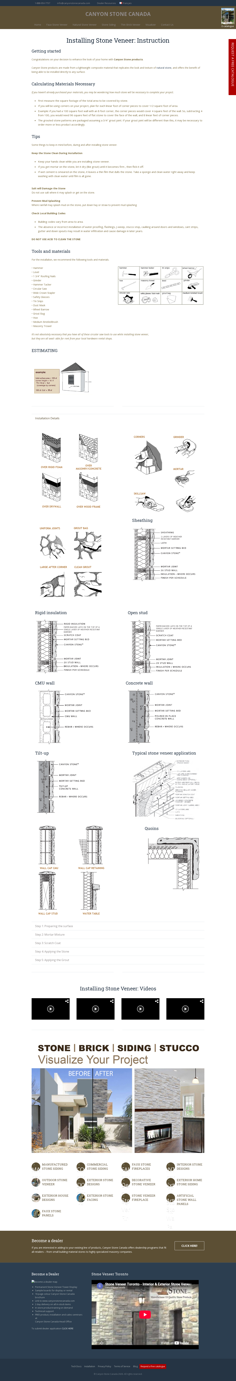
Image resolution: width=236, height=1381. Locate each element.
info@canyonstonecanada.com (73, 3)
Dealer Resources (106, 3)
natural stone (164, 67)
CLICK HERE (67, 1328)
